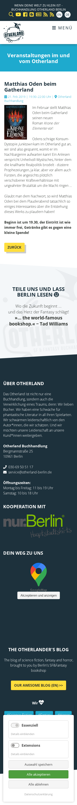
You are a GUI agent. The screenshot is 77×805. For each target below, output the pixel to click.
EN (59, 15)
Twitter (21, 335)
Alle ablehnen (38, 784)
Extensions (31, 745)
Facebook (12, 335)
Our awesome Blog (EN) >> (38, 685)
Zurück (14, 247)
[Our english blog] (30, 14)
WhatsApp (47, 335)
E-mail (30, 335)
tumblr (55, 335)
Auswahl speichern (38, 764)
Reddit (38, 335)
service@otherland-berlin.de (30, 472)
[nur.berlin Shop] (37, 535)
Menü (64, 28)
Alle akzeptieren (38, 774)
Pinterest (64, 335)
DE (68, 15)
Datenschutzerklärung (38, 794)
